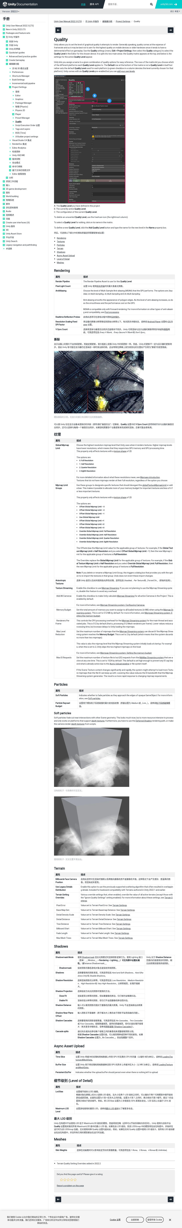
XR (7, 230)
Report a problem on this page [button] (70, 1186)
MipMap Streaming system (151, 657)
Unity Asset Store (14, 234)
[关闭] (170, 1220)
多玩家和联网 (12, 207)
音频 (17, 92)
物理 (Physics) (21, 107)
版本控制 (16, 159)
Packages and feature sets (18, 33)
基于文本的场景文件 (21, 170)
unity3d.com (166, 4)
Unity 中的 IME (18, 155)
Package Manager (23, 103)
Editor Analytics (19, 148)
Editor (18, 95)
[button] (61, 1179)
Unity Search (11, 241)
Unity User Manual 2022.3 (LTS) (20, 26)
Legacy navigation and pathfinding (21, 245)
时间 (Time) (20, 133)
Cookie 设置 (115, 1220)
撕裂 (166, 329)
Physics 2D (20, 110)
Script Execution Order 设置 (27, 125)
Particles (61, 245)
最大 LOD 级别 (112, 1108)
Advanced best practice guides (23, 56)
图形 (8, 192)
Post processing (112, 312)
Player (18, 114)
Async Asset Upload (66, 255)
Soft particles (94, 698)
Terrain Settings (119, 905)
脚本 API (94, 4)
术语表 (9, 249)
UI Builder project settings (26, 136)
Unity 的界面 (14, 49)
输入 (8, 185)
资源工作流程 (12, 181)
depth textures (98, 721)
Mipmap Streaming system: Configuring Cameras (122, 605)
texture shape (120, 451)
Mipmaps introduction (150, 477)
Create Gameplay (17, 60)
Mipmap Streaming (110, 588)
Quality (18, 121)
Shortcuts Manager (21, 76)
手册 (83, 4)
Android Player (154, 322)
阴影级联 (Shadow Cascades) (119, 1027)
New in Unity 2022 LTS (16, 29)
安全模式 (16, 163)
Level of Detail (63, 259)
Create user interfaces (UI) (18, 222)
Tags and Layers (22, 129)
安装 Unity (13, 41)
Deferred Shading (144, 721)
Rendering (61, 238)
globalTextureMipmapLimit (154, 485)
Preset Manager (22, 118)
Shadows (61, 252)
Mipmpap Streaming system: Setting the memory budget (126, 653)
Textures (61, 241)
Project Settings (19, 87)
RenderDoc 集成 (19, 144)
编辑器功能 (14, 64)
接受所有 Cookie (154, 1220)
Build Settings (18, 80)
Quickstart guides (17, 52)
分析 (11, 178)
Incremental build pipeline (23, 83)
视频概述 (10, 215)
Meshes (60, 262)
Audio (8, 211)
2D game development (16, 189)
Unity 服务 (10, 226)
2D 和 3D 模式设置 (20, 68)
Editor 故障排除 (19, 174)
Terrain (60, 248)
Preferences (17, 72)
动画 (8, 219)
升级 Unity (13, 45)
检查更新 (16, 151)
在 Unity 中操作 (12, 37)
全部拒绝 (135, 1220)
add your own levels (126, 71)
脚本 (8, 204)
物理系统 (10, 200)
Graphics (19, 99)
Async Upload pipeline (119, 664)
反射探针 (115, 317)
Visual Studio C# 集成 (21, 140)
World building (12, 196)
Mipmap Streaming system (134, 620)
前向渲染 (101, 286)
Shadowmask (88, 957)
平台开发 (10, 237)
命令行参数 (17, 166)
